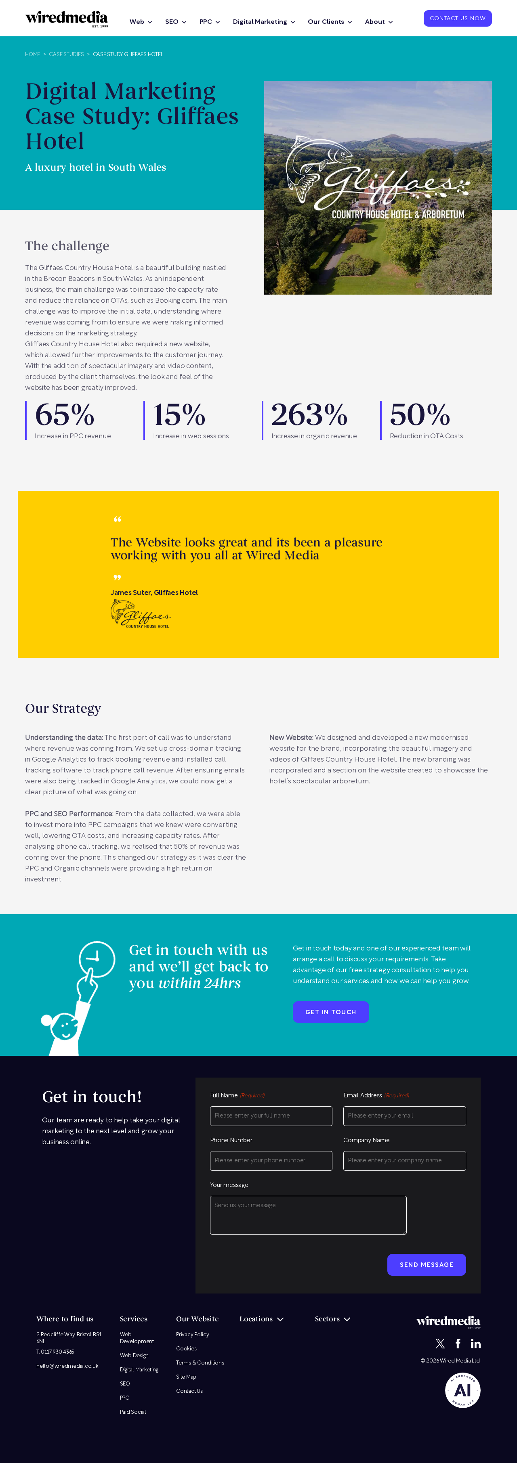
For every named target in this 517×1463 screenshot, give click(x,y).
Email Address (376, 1096)
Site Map (186, 1377)
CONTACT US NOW (458, 19)
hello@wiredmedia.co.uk (67, 1366)
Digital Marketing (260, 22)
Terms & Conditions (200, 1363)
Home (32, 54)
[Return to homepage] (66, 19)
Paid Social (133, 1412)
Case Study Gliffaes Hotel (128, 54)
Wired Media (455, 1361)
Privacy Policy (192, 1334)
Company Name (366, 1141)
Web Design (134, 1355)
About (375, 22)
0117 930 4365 (57, 1352)
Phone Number (231, 1141)
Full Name (237, 1096)
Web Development (137, 1338)
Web (137, 22)
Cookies (186, 1349)
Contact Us (189, 1391)
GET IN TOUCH (331, 1013)
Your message (229, 1186)
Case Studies (66, 54)
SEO (172, 22)
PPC (206, 22)
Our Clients (326, 22)
